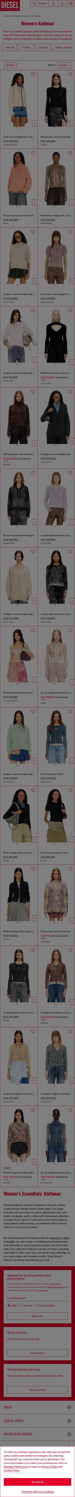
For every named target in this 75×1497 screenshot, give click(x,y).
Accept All (37, 1481)
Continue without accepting (37, 1491)
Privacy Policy (50, 1466)
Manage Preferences (16, 1466)
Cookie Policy (11, 1470)
